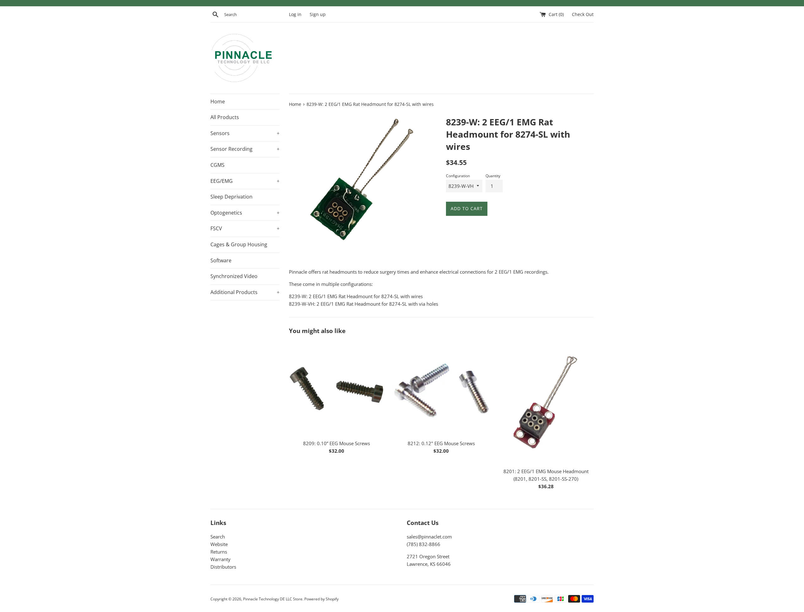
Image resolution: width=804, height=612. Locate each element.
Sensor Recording (245, 148)
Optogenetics (245, 212)
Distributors (223, 567)
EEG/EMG (245, 181)
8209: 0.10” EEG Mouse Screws (336, 443)
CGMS (217, 164)
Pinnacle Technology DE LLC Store (272, 599)
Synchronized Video (234, 276)
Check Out (583, 14)
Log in (295, 14)
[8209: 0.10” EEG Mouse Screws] (336, 388)
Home (217, 101)
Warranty (220, 559)
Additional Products (245, 292)
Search (217, 536)
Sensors (245, 133)
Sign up (318, 14)
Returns (218, 552)
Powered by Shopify (321, 599)
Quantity (493, 175)
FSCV (245, 228)
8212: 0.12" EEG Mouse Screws (441, 443)
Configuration (458, 175)
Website (219, 544)
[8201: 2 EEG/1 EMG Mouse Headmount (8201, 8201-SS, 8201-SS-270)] (546, 402)
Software (220, 260)
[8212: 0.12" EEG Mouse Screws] (441, 388)
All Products (224, 117)
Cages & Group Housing (238, 244)
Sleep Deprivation (231, 196)
